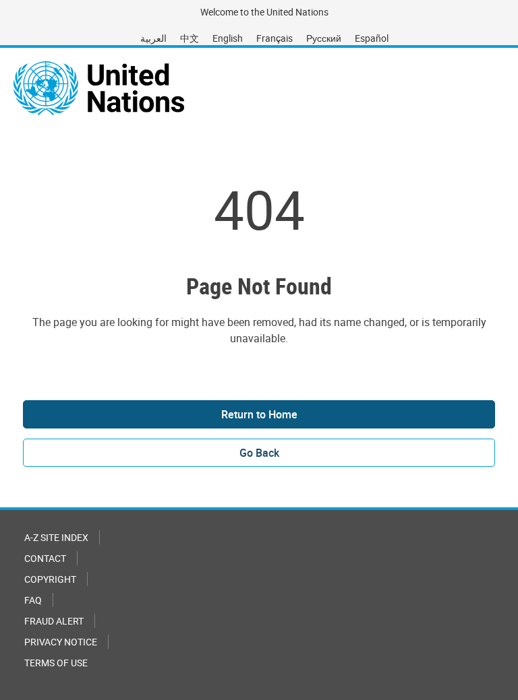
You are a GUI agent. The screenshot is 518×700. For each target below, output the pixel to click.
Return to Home (259, 414)
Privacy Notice (60, 641)
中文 (189, 38)
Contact (45, 558)
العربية (153, 38)
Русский (323, 38)
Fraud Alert (54, 620)
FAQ (33, 600)
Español (371, 38)
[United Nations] (98, 88)
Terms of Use (56, 662)
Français (274, 38)
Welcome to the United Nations (264, 11)
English (227, 38)
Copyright (50, 579)
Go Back (259, 452)
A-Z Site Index (56, 537)
